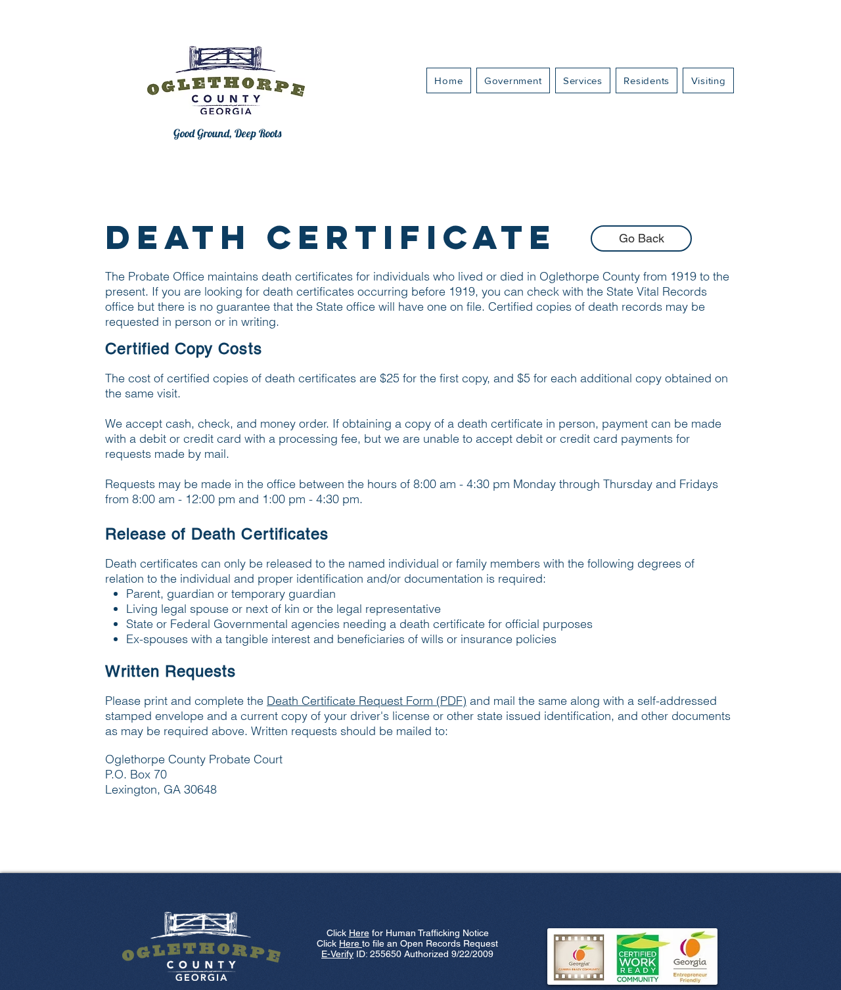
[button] (583, 80)
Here (359, 933)
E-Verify (337, 954)
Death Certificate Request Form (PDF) (366, 700)
